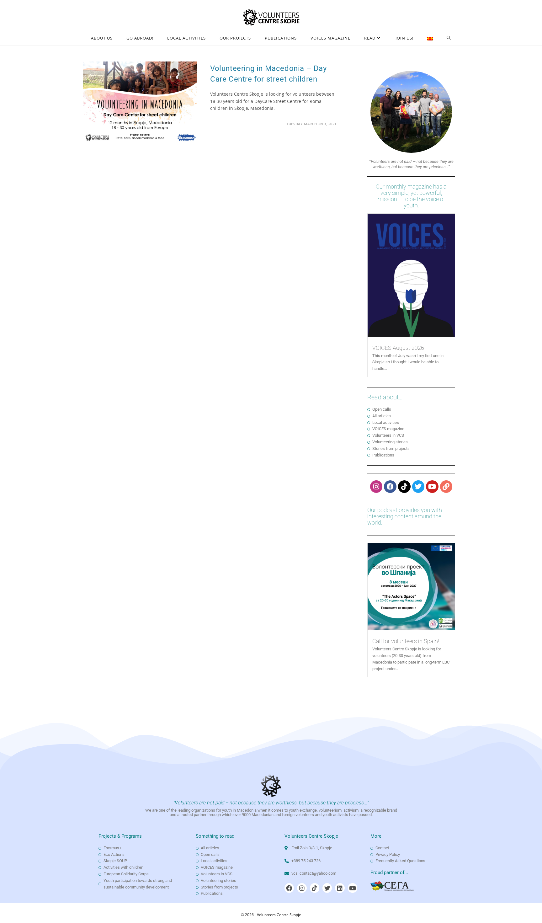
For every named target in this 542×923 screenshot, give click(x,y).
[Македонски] (430, 38)
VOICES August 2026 (398, 347)
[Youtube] (432, 486)
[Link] (446, 486)
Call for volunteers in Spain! (405, 641)
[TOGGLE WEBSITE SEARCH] (449, 38)
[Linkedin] (339, 888)
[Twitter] (418, 486)
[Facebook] (390, 486)
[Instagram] (376, 486)
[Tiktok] (404, 486)
